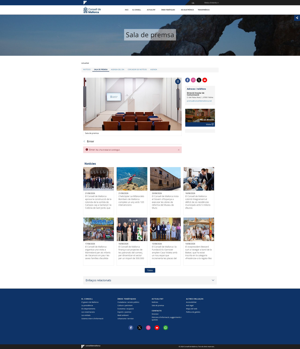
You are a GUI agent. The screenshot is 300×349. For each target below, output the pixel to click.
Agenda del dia (117, 69)
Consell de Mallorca (88, 347)
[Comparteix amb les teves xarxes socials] (297, 18)
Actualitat (151, 10)
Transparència (204, 10)
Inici (126, 10)
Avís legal (189, 305)
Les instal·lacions (88, 312)
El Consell (136, 10)
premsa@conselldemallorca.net (199, 101)
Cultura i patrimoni (125, 305)
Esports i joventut (124, 312)
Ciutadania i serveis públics (128, 302)
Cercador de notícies (137, 69)
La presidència (87, 305)
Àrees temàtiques (168, 10)
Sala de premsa (100, 69)
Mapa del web (191, 309)
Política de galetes (193, 312)
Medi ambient (123, 315)
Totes (150, 270)
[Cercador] (214, 10)
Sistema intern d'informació (92, 318)
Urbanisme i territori (126, 318)
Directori (155, 314)
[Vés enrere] (84, 141)
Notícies (87, 69)
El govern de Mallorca (89, 302)
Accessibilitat (191, 302)
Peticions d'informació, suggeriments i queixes (167, 318)
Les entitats (85, 315)
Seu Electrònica (187, 10)
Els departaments (88, 309)
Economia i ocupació (126, 309)
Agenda (153, 69)
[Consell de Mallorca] (92, 10)
